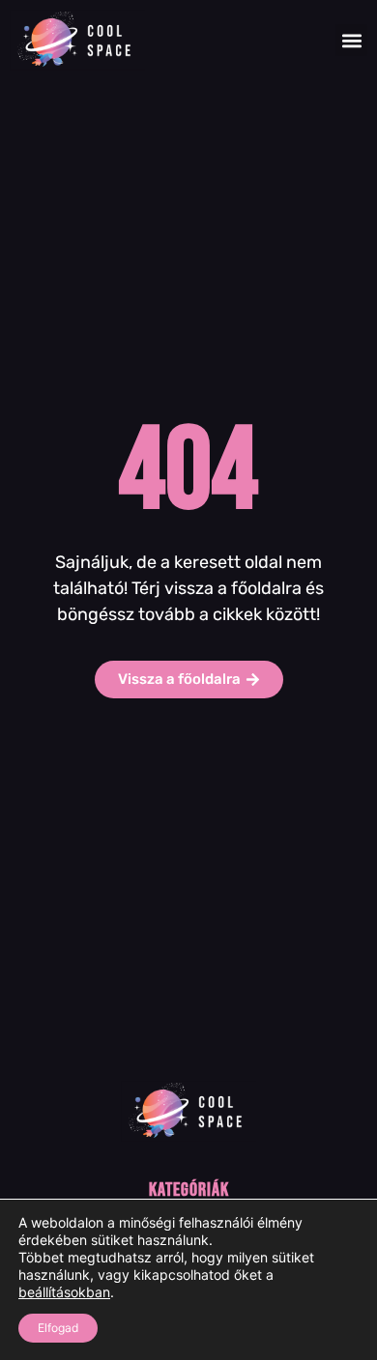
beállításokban (64, 1292)
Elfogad (58, 1327)
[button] (351, 40)
